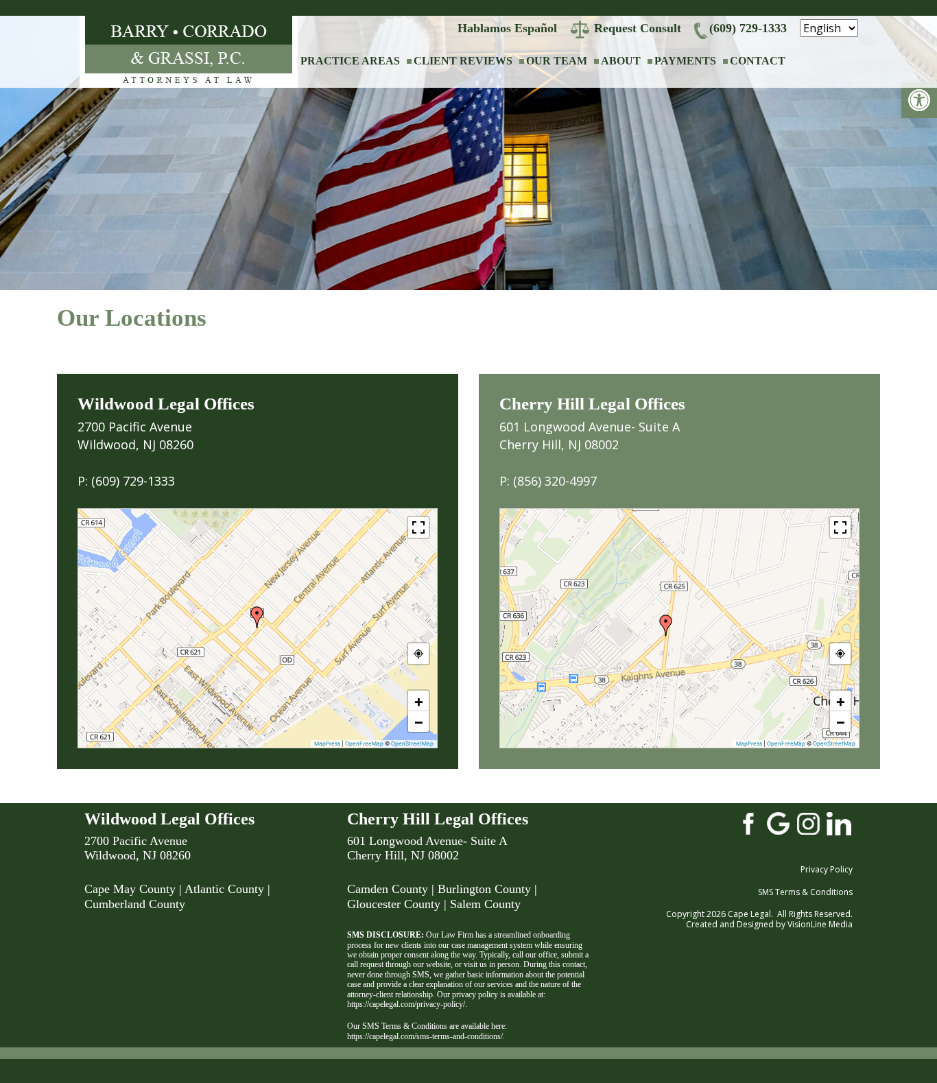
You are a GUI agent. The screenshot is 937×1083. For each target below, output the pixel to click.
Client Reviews (463, 61)
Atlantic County (224, 889)
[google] (778, 823)
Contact (757, 61)
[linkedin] (839, 823)
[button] (919, 100)
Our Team (556, 61)
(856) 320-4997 (555, 481)
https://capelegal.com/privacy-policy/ (406, 1004)
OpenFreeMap (364, 743)
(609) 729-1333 (748, 28)
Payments (685, 61)
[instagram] (808, 823)
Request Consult (637, 28)
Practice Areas (350, 61)
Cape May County (130, 889)
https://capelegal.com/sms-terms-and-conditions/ (425, 1036)
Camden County (387, 889)
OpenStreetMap (412, 743)
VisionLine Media (820, 924)
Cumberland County (134, 904)
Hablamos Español (507, 28)
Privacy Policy (826, 869)
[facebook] (748, 823)
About (621, 61)
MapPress (327, 743)
